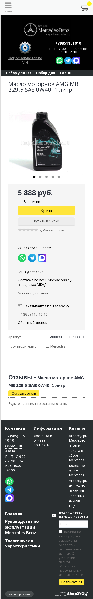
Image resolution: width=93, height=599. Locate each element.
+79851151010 (68, 43)
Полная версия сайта (19, 594)
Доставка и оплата (43, 438)
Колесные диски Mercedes (77, 470)
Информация (48, 428)
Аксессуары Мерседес (78, 438)
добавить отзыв (53, 230)
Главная (13, 513)
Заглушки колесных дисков (76, 496)
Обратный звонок (32, 322)
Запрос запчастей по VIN (25, 60)
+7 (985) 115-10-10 (32, 314)
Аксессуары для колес (78, 482)
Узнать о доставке (33, 293)
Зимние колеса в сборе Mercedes (76, 453)
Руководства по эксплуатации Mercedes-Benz (22, 527)
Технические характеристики (22, 543)
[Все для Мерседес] (46, 29)
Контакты (15, 428)
